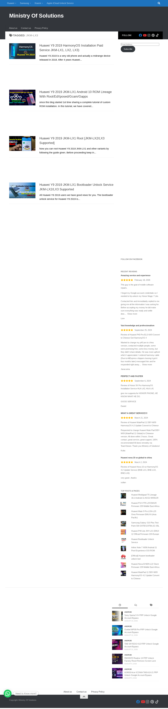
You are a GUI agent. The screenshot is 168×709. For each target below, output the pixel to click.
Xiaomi (38, 3)
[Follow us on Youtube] (144, 35)
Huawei (10, 3)
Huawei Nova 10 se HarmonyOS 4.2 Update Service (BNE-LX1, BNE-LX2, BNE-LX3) (139, 470)
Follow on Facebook (131, 259)
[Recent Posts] (120, 605)
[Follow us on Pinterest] (153, 35)
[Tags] (151, 605)
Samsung (24, 3)
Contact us (26, 28)
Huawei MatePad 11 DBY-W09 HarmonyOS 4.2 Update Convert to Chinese (145, 575)
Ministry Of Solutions (36, 16)
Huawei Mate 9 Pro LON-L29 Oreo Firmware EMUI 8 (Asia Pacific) (143, 514)
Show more (132, 314)
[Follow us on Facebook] (140, 35)
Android (128, 612)
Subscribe (128, 49)
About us (13, 28)
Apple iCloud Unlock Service (60, 3)
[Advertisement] (61, 78)
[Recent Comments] (135, 605)
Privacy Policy (41, 28)
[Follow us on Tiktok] (157, 35)
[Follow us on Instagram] (148, 35)
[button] (8, 693)
